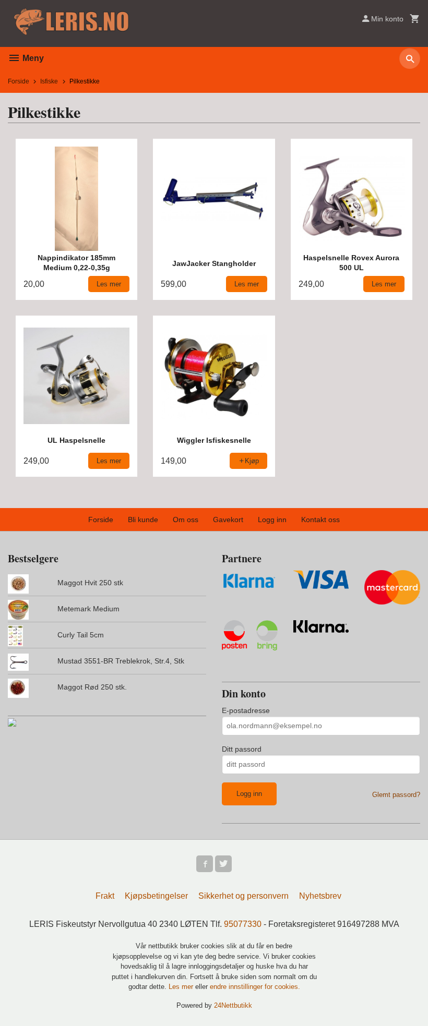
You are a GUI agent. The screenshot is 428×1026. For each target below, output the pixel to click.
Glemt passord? (396, 795)
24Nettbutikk (233, 1005)
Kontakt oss (320, 519)
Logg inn (272, 519)
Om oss (185, 519)
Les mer (182, 987)
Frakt (105, 895)
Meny (32, 58)
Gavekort (228, 519)
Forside (18, 81)
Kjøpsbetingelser (156, 895)
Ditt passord (241, 749)
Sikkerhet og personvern (243, 895)
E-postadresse (246, 710)
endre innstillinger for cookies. (255, 987)
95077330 (242, 924)
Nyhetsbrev (320, 895)
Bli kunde (143, 519)
